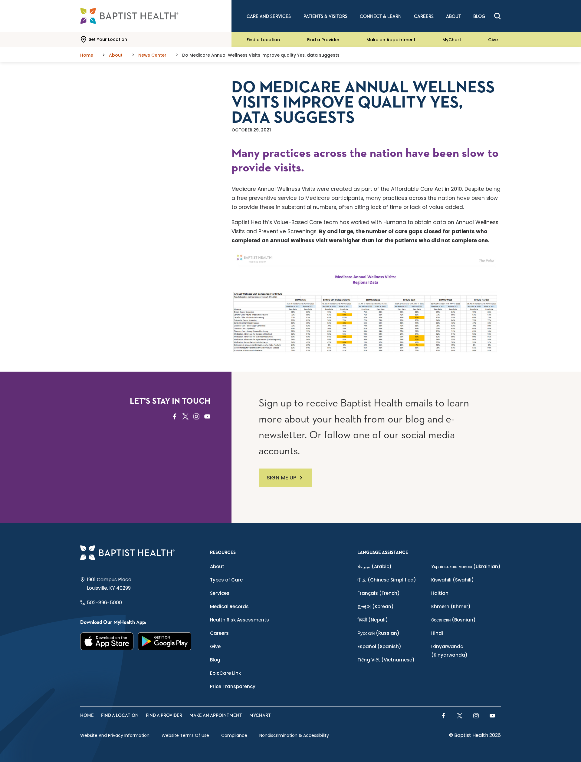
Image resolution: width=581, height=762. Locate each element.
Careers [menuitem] (424, 16)
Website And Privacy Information (114, 735)
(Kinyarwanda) (449, 650)
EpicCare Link (225, 673)
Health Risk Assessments (239, 620)
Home (87, 715)
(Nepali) (372, 620)
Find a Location (263, 39)
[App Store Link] (107, 641)
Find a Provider (323, 39)
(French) (378, 593)
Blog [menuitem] (479, 16)
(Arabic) (374, 566)
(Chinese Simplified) (386, 580)
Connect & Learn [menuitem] (381, 16)
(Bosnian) (453, 620)
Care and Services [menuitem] (269, 16)
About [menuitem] (453, 16)
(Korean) (375, 606)
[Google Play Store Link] (165, 641)
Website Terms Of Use (185, 735)
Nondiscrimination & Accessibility (294, 735)
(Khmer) (451, 606)
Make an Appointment (390, 39)
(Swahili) (452, 580)
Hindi (437, 633)
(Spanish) (379, 646)
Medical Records (229, 606)
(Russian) (378, 633)
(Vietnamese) (386, 660)
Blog (215, 660)
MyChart (451, 39)
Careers (219, 633)
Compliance (234, 735)
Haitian (439, 593)
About (217, 566)
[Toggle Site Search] (497, 16)
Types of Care (226, 580)
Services (219, 593)
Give (493, 39)
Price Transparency (232, 686)
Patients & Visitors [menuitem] (325, 16)
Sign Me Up (282, 477)
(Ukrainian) (466, 566)
